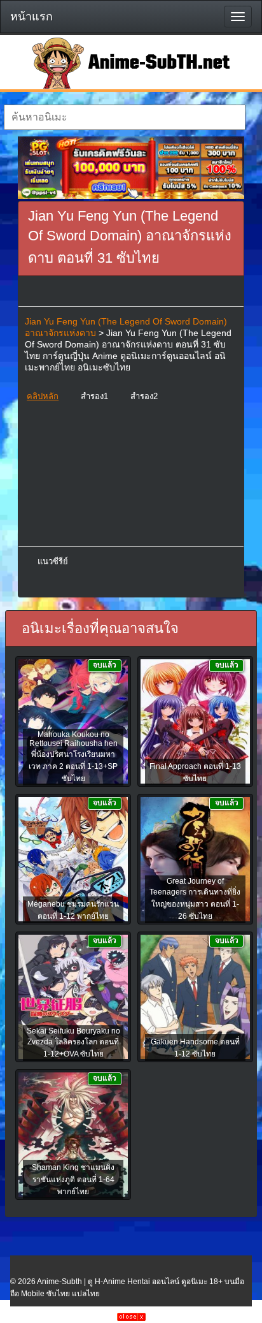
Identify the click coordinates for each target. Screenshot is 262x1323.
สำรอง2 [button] (144, 396)
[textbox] (124, 117)
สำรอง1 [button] (94, 396)
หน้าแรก (31, 16)
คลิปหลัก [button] (43, 396)
